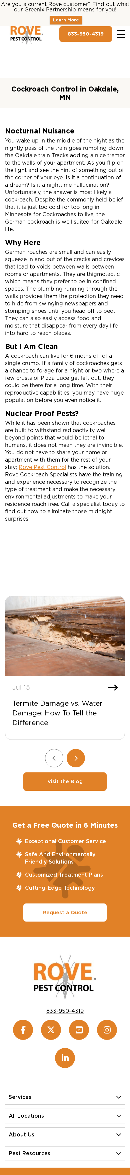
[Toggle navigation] (121, 34)
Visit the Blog (65, 781)
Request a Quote (65, 912)
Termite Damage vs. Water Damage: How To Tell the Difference (57, 713)
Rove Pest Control (42, 467)
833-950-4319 (86, 34)
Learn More (66, 19)
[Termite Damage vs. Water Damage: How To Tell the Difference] (65, 636)
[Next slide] (76, 758)
